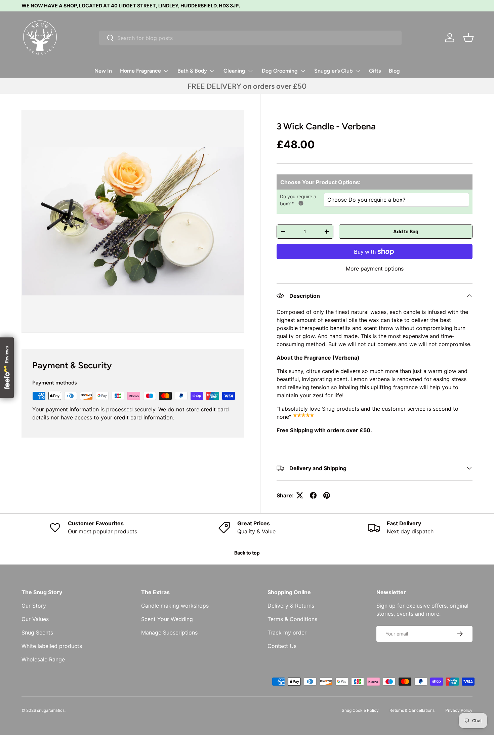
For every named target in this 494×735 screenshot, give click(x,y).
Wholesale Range (43, 659)
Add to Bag (405, 231)
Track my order (286, 632)
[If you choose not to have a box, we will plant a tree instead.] (300, 203)
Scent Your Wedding (167, 619)
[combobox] (250, 38)
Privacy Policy (458, 710)
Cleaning (234, 71)
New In (103, 71)
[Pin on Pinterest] (326, 495)
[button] (468, 37)
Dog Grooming (280, 71)
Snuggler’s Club (333, 71)
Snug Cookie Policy (360, 710)
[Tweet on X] (299, 495)
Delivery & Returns (290, 605)
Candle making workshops (175, 605)
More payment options (375, 268)
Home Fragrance (140, 71)
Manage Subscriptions (169, 632)
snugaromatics (51, 710)
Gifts (375, 71)
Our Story (34, 605)
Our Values (35, 619)
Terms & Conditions (292, 619)
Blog (394, 71)
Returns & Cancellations (412, 710)
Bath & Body (192, 71)
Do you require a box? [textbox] (302, 199)
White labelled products (52, 646)
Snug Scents (37, 632)
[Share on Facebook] (313, 495)
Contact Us (281, 646)
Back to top (247, 553)
